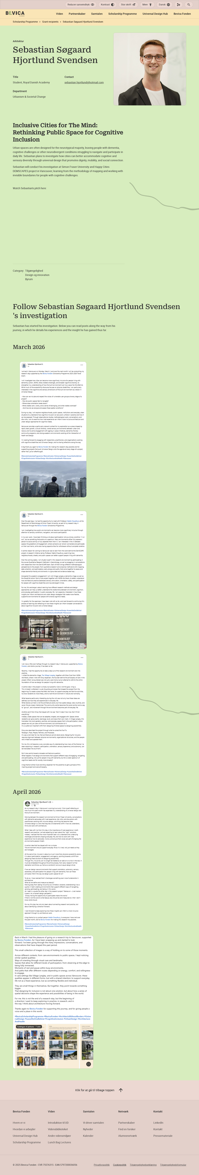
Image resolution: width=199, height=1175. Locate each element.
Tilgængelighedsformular (173, 1164)
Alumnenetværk (127, 1135)
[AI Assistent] (178, 5)
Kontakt (157, 1129)
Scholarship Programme (27, 1142)
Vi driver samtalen (93, 1122)
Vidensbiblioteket (58, 1129)
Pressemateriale (162, 1135)
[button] (164, 5)
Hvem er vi (19, 1122)
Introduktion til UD (58, 1122)
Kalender (88, 1135)
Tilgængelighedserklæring (143, 1164)
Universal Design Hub (25, 1135)
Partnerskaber (126, 1122)
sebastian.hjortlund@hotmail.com (84, 82)
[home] (15, 13)
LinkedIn (158, 1122)
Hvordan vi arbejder (24, 1129)
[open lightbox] (53, 429)
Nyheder (88, 1129)
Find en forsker (126, 1129)
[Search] (189, 5)
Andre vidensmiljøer (59, 1135)
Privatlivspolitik (102, 1164)
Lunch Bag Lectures (59, 1142)
